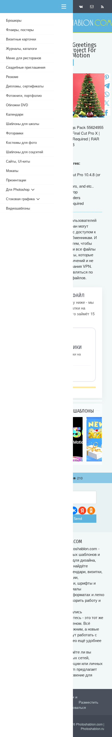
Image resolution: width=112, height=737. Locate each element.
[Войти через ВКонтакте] (73, 510)
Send (77, 518)
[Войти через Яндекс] (82, 510)
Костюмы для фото (21, 142)
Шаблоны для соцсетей (24, 151)
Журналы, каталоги (21, 48)
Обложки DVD (17, 104)
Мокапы (12, 170)
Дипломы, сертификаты (24, 86)
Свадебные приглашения (25, 67)
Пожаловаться (73, 707)
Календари (14, 114)
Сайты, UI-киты (18, 161)
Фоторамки (14, 132)
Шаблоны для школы (22, 123)
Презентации (16, 179)
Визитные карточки (21, 39)
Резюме (12, 76)
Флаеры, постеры (20, 29)
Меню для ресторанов (23, 57)
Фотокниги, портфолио (24, 95)
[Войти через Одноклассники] (91, 510)
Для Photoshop (18, 189)
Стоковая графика (21, 198)
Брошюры (13, 20)
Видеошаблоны (18, 208)
